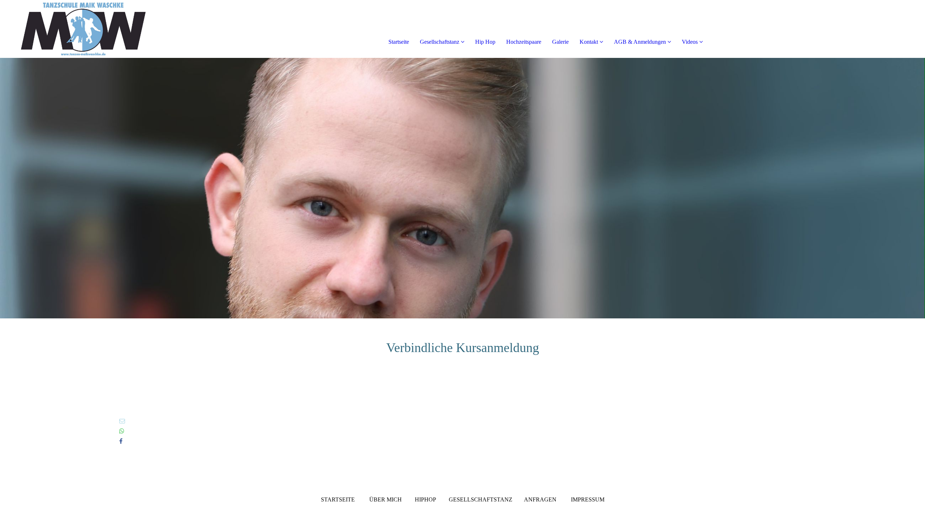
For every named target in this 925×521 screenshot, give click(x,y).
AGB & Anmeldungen (640, 42)
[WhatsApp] (121, 431)
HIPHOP (425, 499)
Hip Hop (485, 42)
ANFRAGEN (540, 499)
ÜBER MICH (385, 499)
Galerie (560, 42)
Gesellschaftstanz (439, 42)
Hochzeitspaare (523, 42)
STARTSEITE (338, 499)
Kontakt (589, 42)
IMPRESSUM (588, 499)
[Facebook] (120, 441)
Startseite (398, 42)
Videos (690, 42)
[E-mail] (122, 421)
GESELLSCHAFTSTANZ (480, 499)
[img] (83, 29)
